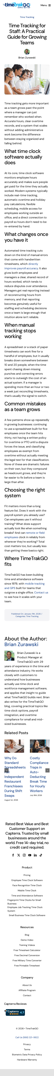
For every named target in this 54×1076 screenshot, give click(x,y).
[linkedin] (35, 855)
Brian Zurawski (21, 644)
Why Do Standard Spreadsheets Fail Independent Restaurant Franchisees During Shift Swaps (14, 777)
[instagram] (24, 855)
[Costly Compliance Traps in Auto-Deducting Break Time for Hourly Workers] (40, 746)
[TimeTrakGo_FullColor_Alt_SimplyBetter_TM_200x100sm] (16, 4)
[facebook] (13, 855)
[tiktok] (40, 855)
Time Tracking (27, 17)
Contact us (41, 592)
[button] (6, 770)
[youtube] (29, 855)
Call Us (27, 1037)
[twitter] (18, 855)
